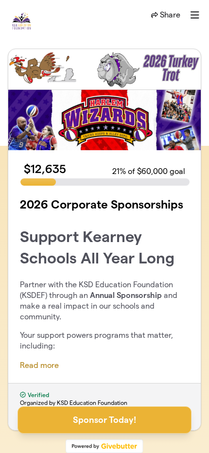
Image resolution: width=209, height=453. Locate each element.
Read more (39, 365)
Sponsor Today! (104, 419)
